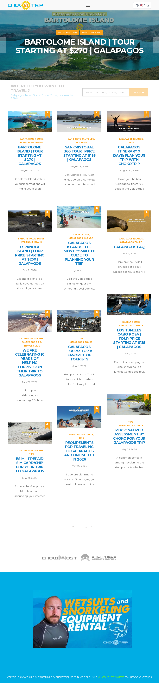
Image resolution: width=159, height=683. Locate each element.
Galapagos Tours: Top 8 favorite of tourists (79, 353)
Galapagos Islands (131, 139)
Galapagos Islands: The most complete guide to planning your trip (79, 253)
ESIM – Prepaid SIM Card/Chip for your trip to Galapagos (29, 465)
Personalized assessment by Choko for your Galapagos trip (129, 436)
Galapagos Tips (31, 342)
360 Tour (81, 142)
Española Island (31, 242)
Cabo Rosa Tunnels (131, 325)
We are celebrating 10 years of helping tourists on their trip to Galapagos (29, 363)
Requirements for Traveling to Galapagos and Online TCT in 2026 (79, 451)
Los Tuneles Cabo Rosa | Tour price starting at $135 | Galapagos (129, 338)
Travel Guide (81, 234)
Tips (131, 142)
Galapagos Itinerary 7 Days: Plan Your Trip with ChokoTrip (129, 155)
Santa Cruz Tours (67, 32)
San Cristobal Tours (81, 139)
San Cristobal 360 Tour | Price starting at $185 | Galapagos (79, 153)
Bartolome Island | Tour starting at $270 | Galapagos (79, 46)
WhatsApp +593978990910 (111, 677)
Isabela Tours (131, 322)
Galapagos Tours (131, 242)
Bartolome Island (91, 32)
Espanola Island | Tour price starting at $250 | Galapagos (29, 255)
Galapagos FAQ (129, 247)
